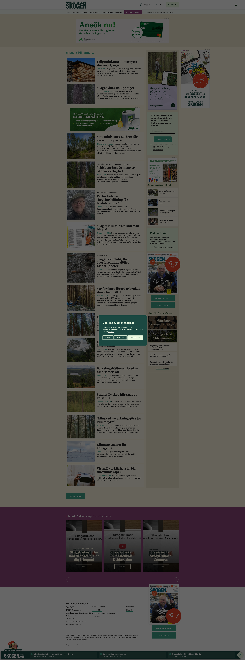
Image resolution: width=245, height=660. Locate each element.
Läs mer (111, 331)
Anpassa (108, 337)
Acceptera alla (135, 337)
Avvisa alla (120, 337)
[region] (122, 330)
